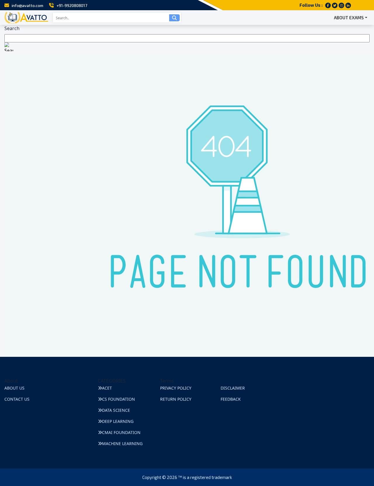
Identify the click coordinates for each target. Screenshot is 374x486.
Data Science (116, 410)
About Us (14, 388)
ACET (107, 388)
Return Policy (175, 399)
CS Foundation (118, 399)
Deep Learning (118, 421)
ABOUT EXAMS (349, 17)
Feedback (231, 399)
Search (12, 28)
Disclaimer (233, 388)
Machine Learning (122, 443)
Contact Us (17, 399)
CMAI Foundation (121, 432)
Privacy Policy (175, 388)
